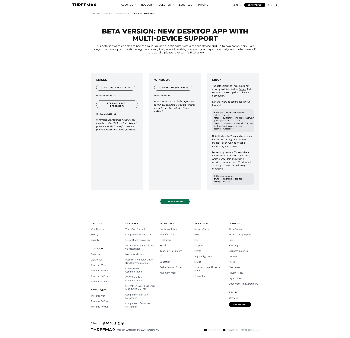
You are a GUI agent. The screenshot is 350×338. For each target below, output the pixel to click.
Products (146, 5)
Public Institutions (169, 229)
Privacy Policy (236, 272)
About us (127, 5)
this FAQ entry (194, 52)
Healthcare (165, 239)
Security (95, 239)
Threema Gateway (100, 281)
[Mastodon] (122, 323)
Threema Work (98, 265)
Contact (233, 256)
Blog (196, 234)
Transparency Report (240, 234)
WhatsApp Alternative (136, 229)
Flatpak (242, 89)
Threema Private (99, 270)
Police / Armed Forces (171, 267)
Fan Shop (234, 245)
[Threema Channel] (103, 323)
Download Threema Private (116, 13)
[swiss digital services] (230, 330)
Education (165, 261)
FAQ (196, 239)
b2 (115, 95)
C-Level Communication (137, 239)
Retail (163, 245)
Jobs (231, 239)
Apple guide (129, 129)
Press (232, 261)
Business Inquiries (238, 250)
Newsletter (234, 267)
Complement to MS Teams (139, 234)
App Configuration (203, 256)
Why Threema (98, 229)
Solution (165, 5)
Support (198, 245)
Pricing (203, 5)
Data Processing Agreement (243, 283)
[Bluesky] (107, 323)
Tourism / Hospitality (171, 250)
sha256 (109, 95)
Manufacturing (167, 234)
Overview (233, 297)
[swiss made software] (212, 330)
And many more (168, 272)
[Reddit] (119, 323)
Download (95, 13)
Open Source (235, 229)
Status (197, 261)
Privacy (94, 234)
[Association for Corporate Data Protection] (250, 330)
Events (197, 250)
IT (161, 256)
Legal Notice (235, 278)
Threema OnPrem (100, 276)
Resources (184, 5)
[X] (111, 323)
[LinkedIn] (115, 323)
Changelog (199, 276)
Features (95, 254)
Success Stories (202, 229)
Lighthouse (96, 259)
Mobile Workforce (134, 254)
